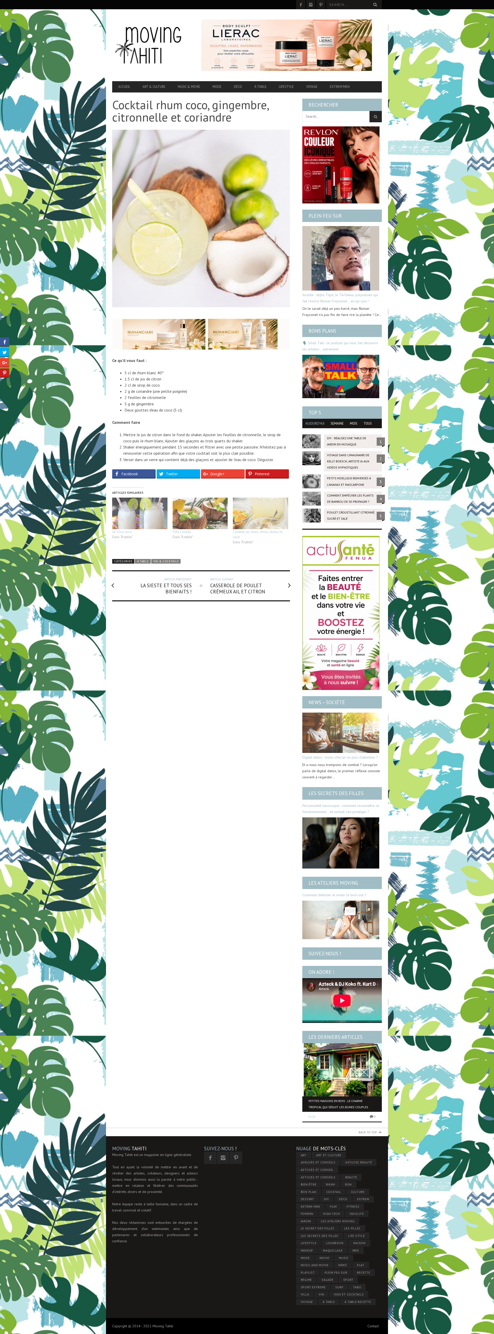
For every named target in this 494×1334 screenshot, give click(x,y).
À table (260, 87)
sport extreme (313, 1287)
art (303, 1155)
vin (321, 1294)
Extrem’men (340, 87)
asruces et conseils (318, 1162)
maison (359, 1243)
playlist (308, 1272)
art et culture (328, 1155)
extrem (363, 1199)
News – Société (326, 702)
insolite (357, 1214)
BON (348, 1184)
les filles (352, 1228)
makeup (307, 1250)
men (355, 1250)
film (333, 1206)
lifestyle (308, 1243)
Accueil (124, 87)
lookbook (334, 1243)
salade (327, 1280)
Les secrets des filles (336, 793)
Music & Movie (189, 87)
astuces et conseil (317, 1170)
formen (307, 1214)
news (342, 1265)
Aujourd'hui (314, 423)
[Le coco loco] (139, 513)
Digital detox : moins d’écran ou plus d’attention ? (340, 757)
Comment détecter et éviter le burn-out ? (334, 895)
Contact (373, 1326)
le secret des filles (317, 1228)
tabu (357, 1287)
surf (339, 1287)
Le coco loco (122, 531)
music (344, 1258)
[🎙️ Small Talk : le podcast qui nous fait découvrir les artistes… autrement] (340, 376)
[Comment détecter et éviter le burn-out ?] (340, 920)
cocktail (333, 1192)
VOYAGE (307, 1302)
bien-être (308, 1184)
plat (360, 1265)
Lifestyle (286, 87)
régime (306, 1280)
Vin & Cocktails (166, 561)
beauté (351, 1177)
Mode (217, 87)
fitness (353, 1206)
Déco (238, 87)
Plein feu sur (325, 216)
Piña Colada (182, 531)
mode (305, 1258)
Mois (353, 423)
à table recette (358, 1302)
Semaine (337, 423)
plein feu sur (336, 1272)
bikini (330, 1184)
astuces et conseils (318, 1177)
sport (348, 1280)
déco (343, 1199)
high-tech (331, 1214)
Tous (368, 423)
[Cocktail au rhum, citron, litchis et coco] (260, 513)
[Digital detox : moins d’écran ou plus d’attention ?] (340, 733)
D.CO (311, 1116)
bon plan (308, 1192)
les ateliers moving (338, 1221)
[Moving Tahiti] (152, 45)
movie (324, 1258)
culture (358, 1192)
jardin (306, 1221)
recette (363, 1272)
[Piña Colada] (200, 513)
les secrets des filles (320, 1236)
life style (356, 1236)
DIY (326, 1199)
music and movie (315, 1265)
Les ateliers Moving (333, 883)
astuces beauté (358, 1162)
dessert (307, 1199)
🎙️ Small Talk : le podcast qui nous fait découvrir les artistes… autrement (340, 346)
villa (305, 1294)
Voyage (311, 87)
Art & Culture (154, 87)
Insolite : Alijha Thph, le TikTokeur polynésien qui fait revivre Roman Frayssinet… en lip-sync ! (340, 298)
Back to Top (368, 1132)
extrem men (310, 1206)
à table (329, 1302)
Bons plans (322, 331)
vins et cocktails (349, 1294)
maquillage (333, 1250)
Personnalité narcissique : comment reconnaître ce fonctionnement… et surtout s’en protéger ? (340, 808)
